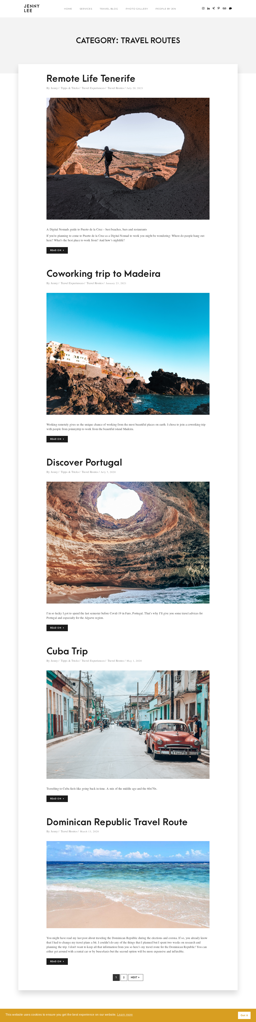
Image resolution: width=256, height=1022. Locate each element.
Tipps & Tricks (70, 88)
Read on (55, 250)
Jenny (54, 88)
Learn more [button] (125, 1014)
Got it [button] (244, 1015)
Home (68, 8)
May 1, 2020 (134, 660)
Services (86, 8)
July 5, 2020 (108, 472)
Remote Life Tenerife (90, 79)
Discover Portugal (84, 463)
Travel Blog (109, 8)
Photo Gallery (137, 8)
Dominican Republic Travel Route (117, 822)
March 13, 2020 (89, 831)
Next (134, 977)
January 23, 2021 (116, 283)
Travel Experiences (93, 88)
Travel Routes (116, 88)
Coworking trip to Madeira (103, 274)
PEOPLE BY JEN (166, 8)
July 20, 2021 (135, 88)
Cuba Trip (67, 651)
